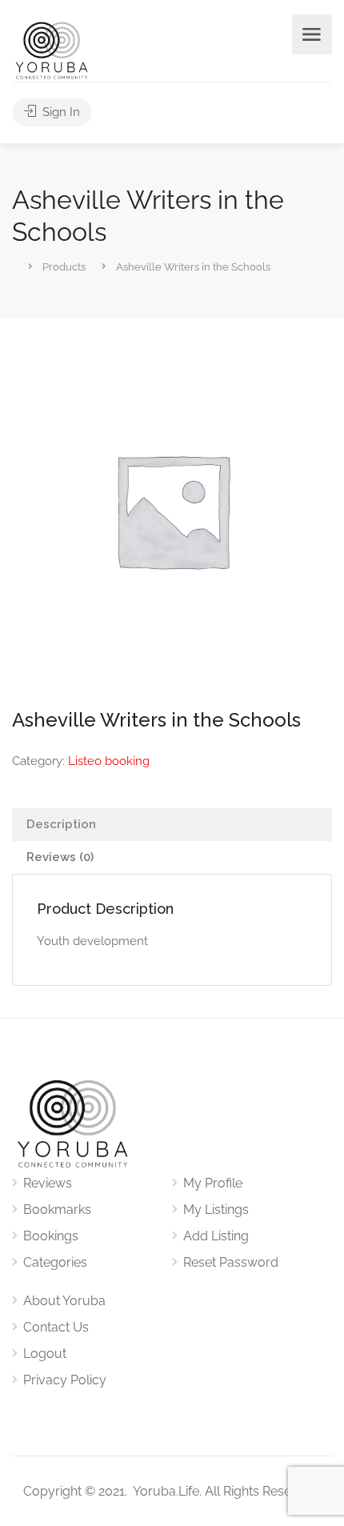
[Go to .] (13, 265)
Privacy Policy (64, 1380)
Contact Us (56, 1327)
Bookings (50, 1236)
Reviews (47, 1183)
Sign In (59, 112)
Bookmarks (57, 1209)
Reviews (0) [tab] (60, 857)
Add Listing (216, 1236)
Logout (44, 1353)
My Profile (212, 1183)
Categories (55, 1262)
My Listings (216, 1209)
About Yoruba (64, 1300)
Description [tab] (61, 824)
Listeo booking (109, 761)
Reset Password (230, 1262)
